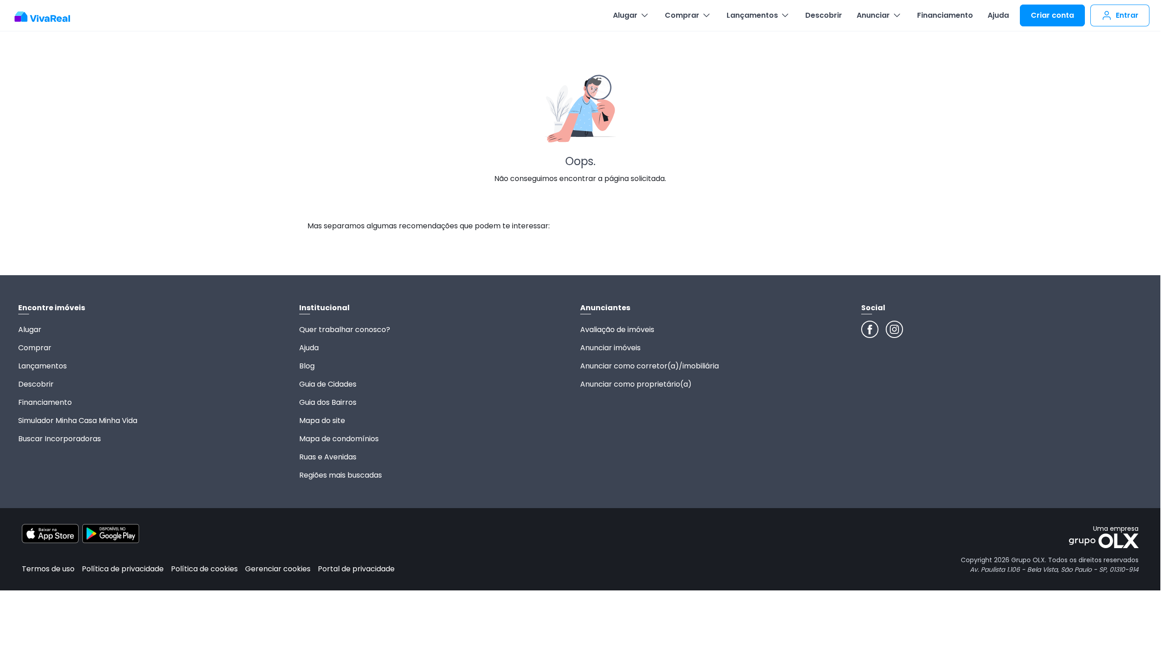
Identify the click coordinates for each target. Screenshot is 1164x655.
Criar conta (1052, 15)
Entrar (1127, 15)
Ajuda (998, 15)
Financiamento (945, 15)
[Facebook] (869, 329)
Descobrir (823, 15)
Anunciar (873, 15)
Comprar (682, 15)
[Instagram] (894, 329)
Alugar (625, 15)
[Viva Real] (47, 16)
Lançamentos (752, 15)
